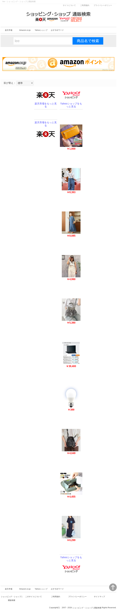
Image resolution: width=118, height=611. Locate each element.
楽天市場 (8, 30)
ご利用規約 (84, 5)
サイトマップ (99, 597)
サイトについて (69, 5)
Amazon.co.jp (25, 30)
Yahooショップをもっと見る (71, 105)
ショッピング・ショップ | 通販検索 (86, 608)
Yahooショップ (41, 30)
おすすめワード (57, 30)
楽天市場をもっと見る (46, 105)
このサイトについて (33, 597)
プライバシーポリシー (103, 5)
